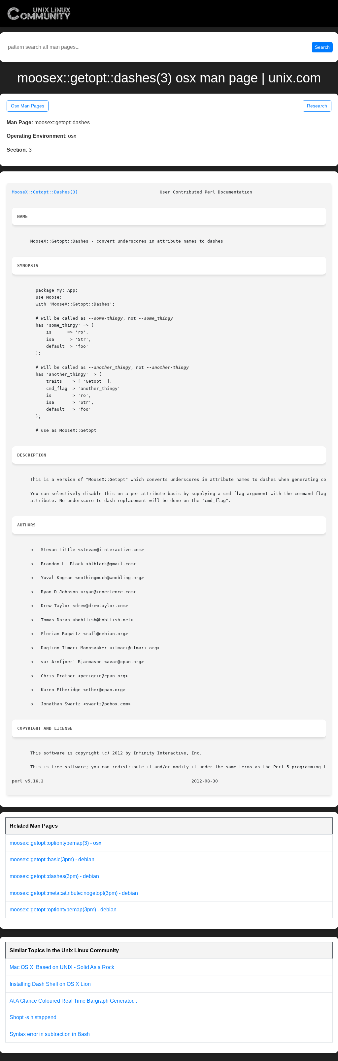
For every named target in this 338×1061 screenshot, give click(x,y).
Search (322, 47)
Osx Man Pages (27, 105)
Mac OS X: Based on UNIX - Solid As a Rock (62, 967)
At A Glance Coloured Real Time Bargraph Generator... (73, 1001)
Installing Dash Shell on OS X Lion (50, 984)
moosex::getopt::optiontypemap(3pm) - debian (63, 909)
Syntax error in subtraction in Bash (50, 1034)
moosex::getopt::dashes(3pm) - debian (54, 876)
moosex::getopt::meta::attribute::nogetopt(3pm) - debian (74, 893)
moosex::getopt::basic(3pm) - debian (52, 859)
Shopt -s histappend (33, 1017)
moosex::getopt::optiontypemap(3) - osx (55, 843)
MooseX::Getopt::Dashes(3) (45, 192)
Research (317, 105)
